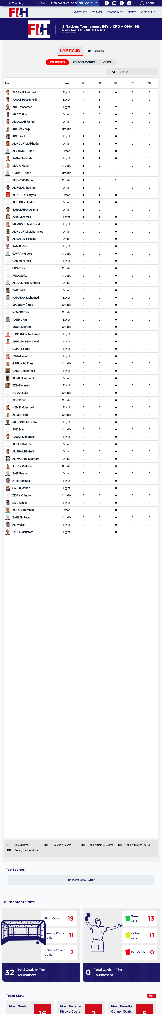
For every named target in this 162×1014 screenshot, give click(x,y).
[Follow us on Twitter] (122, 3)
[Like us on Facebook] (107, 3)
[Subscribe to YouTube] (114, 3)
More (152, 995)
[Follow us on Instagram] (129, 3)
